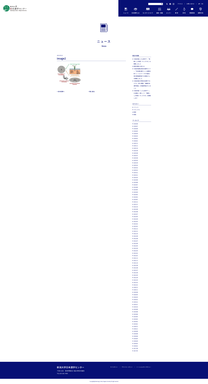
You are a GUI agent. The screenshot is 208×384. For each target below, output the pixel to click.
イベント (136, 107)
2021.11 (136, 260)
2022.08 (136, 238)
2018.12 (136, 326)
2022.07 (136, 241)
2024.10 (136, 177)
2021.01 (136, 285)
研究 (135, 114)
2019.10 (136, 307)
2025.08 (136, 153)
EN (202, 4)
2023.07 (136, 214)
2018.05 (136, 338)
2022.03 (136, 251)
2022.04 (136, 248)
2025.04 (136, 163)
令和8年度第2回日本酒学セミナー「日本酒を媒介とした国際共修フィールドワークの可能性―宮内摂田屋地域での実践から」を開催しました (142, 73)
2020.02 (136, 299)
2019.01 (136, 324)
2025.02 (136, 168)
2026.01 (136, 141)
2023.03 (136, 221)
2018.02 (136, 346)
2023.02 (136, 224)
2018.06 (136, 336)
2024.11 (136, 175)
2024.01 (136, 199)
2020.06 (136, 292)
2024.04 (136, 192)
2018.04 (136, 341)
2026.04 (136, 133)
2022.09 (136, 236)
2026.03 (136, 136)
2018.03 (136, 343)
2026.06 (136, 128)
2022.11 (136, 231)
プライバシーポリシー (127, 367)
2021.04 (136, 277)
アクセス (180, 4)
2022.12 (136, 229)
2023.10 (136, 207)
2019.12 (136, 302)
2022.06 (136, 243)
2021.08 (136, 268)
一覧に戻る (91, 91)
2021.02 (136, 282)
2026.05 (136, 131)
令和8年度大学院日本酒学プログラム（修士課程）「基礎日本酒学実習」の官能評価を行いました (142, 84)
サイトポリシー (114, 367)
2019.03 (136, 319)
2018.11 (136, 329)
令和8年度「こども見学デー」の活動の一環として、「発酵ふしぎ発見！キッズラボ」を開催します (142, 94)
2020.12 (136, 287)
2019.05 (136, 316)
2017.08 (136, 348)
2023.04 (136, 219)
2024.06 (136, 187)
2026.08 (136, 124)
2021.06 (136, 272)
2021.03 (136, 280)
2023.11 (136, 204)
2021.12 (136, 258)
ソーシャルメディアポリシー (143, 367)
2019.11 (136, 304)
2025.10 (136, 148)
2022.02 (136, 253)
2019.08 (136, 312)
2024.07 (136, 185)
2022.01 (136, 255)
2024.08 (136, 182)
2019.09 (136, 309)
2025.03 (136, 165)
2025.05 (136, 160)
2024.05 (136, 189)
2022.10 (136, 233)
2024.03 (136, 194)
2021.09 (136, 265)
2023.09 (136, 209)
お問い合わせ (190, 4)
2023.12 (136, 202)
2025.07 (136, 155)
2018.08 (136, 334)
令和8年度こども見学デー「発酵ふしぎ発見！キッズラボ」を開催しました (142, 61)
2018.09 (136, 331)
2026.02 (136, 138)
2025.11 (136, 146)
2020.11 (136, 290)
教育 (135, 112)
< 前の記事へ (61, 91)
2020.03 (136, 297)
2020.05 (136, 294)
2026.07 (136, 126)
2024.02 (136, 197)
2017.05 (136, 351)
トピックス (137, 110)
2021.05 (136, 275)
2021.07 (136, 270)
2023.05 (136, 216)
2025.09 (136, 150)
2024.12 (136, 172)
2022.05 (136, 246)
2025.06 (136, 158)
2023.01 (136, 226)
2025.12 (136, 143)
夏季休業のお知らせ (139, 66)
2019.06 (136, 314)
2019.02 (136, 321)
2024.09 (136, 180)
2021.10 (136, 263)
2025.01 (136, 170)
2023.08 (136, 211)
